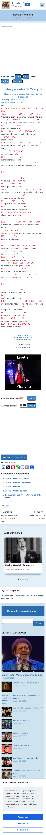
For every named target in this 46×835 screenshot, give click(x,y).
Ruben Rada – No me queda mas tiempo (22, 675)
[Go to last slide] (8, 557)
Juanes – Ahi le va (20, 733)
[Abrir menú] (42, 5)
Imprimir (17, 81)
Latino (5, 81)
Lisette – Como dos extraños (18, 482)
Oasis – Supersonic (21, 720)
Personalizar (23, 823)
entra (27, 5)
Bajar (25, 76)
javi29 (18, 18)
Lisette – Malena (12, 487)
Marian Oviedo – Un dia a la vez (26, 683)
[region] (23, 807)
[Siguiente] (38, 557)
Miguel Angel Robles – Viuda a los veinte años (11, 517)
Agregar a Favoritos (14, 457)
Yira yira (5, 506)
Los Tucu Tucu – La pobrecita (25, 758)
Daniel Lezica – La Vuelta (37, 515)
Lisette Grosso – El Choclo (17, 478)
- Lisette (20, 12)
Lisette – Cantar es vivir (16, 491)
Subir (18, 76)
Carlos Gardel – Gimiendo (19, 565)
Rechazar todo (23, 830)
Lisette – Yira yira (23, 347)
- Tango (27, 12)
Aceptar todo (23, 817)
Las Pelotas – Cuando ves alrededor (28, 708)
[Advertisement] (23, 51)
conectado (26, 596)
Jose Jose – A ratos (21, 745)
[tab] (18, 579)
